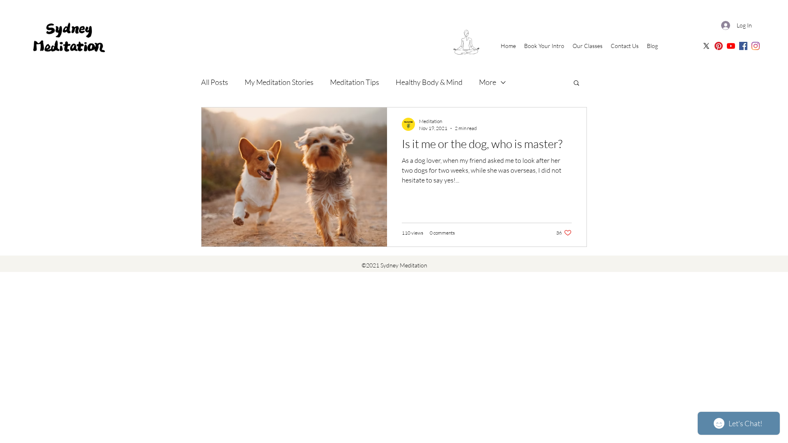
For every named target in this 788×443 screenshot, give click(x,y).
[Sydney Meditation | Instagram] (755, 46)
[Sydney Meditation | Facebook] (743, 46)
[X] (706, 46)
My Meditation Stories (279, 82)
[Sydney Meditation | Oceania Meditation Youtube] (731, 46)
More (487, 82)
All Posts (214, 82)
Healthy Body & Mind (429, 82)
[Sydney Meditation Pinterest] (719, 46)
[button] (576, 83)
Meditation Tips (354, 82)
